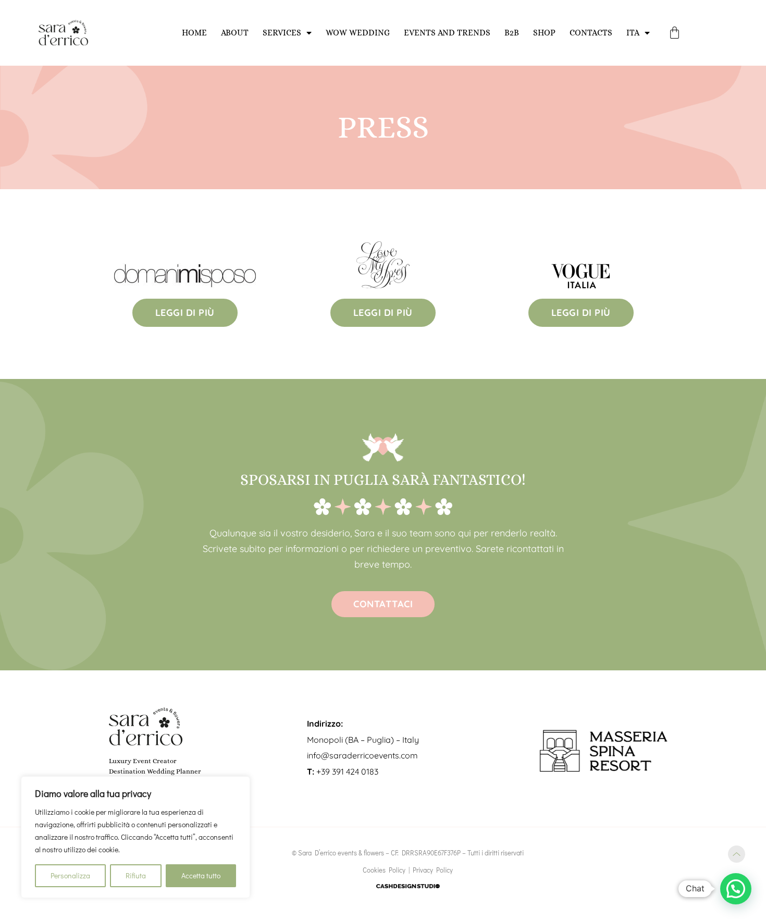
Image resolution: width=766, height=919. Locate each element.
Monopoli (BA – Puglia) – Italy (363, 739)
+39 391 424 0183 (342, 771)
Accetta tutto (200, 875)
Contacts (591, 33)
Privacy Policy (433, 869)
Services (282, 33)
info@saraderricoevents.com (362, 755)
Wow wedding (358, 33)
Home (194, 33)
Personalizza (70, 875)
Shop (544, 33)
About (235, 33)
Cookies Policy (384, 869)
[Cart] (675, 32)
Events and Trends (447, 33)
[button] (735, 888)
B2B (511, 33)
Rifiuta (136, 875)
